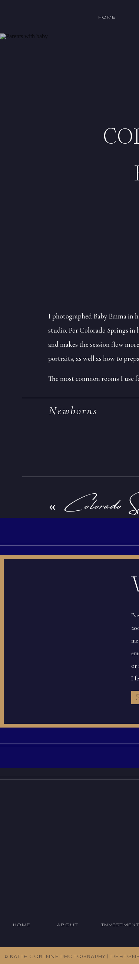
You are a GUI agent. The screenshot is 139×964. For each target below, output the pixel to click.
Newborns (73, 411)
